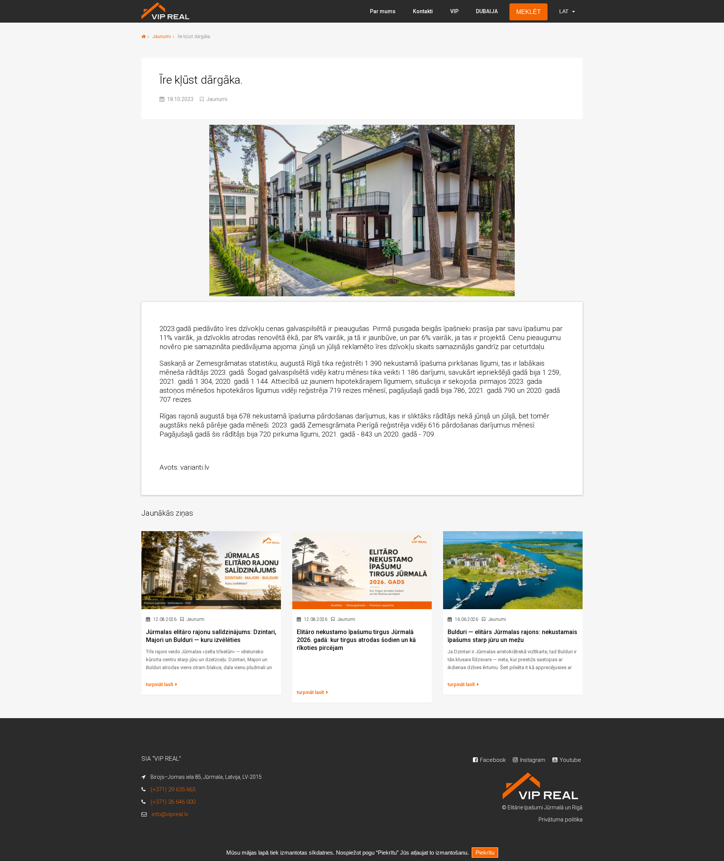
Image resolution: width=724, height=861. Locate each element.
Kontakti (423, 11)
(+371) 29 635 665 (172, 789)
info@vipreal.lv (170, 814)
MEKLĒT (528, 12)
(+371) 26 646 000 (172, 801)
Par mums (383, 11)
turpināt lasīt (160, 684)
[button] (567, 12)
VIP (454, 11)
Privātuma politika (560, 819)
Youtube (569, 760)
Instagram (531, 760)
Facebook (492, 760)
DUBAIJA (487, 11)
